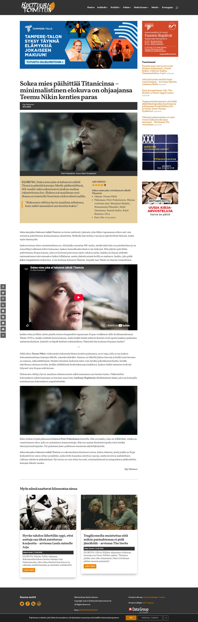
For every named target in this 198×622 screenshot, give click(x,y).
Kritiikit (115, 8)
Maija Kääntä (28, 552)
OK (131, 617)
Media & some (140, 8)
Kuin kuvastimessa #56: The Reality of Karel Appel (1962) (157, 92)
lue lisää (29, 570)
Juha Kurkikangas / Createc (154, 597)
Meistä (154, 8)
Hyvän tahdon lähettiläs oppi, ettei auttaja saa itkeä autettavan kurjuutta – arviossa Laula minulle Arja (47, 542)
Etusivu (90, 8)
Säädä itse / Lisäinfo (150, 617)
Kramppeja (167, 8)
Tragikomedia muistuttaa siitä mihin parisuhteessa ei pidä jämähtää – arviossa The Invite (106, 540)
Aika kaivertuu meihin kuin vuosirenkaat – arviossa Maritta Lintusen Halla (159, 82)
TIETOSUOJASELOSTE (88, 610)
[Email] (3, 329)
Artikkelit (101, 8)
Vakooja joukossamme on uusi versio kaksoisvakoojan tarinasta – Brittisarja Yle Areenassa (158, 121)
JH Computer (148, 603)
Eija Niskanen (28, 104)
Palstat (126, 8)
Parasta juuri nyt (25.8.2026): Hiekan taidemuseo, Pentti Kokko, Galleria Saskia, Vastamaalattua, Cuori (157, 69)
